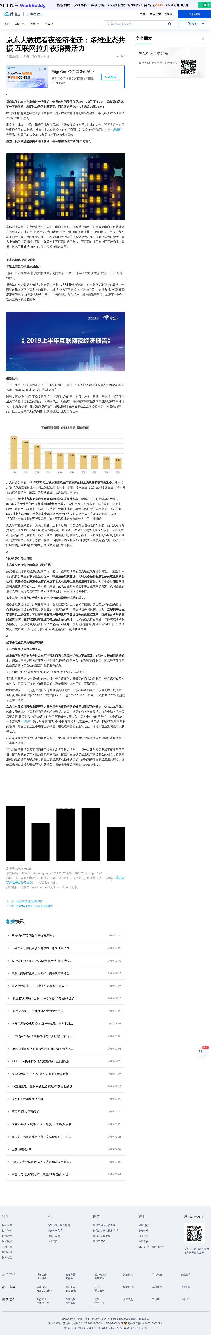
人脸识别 (42, 1286)
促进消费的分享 (22, 1149)
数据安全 (42, 1299)
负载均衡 (70, 1299)
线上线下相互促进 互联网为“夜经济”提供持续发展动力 (43, 960)
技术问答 (7, 1230)
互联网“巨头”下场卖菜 (26, 1111)
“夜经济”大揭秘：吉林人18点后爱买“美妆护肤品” (43, 998)
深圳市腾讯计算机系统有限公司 (65, 1323)
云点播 (155, 1299)
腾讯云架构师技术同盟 (105, 1230)
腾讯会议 (70, 1286)
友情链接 (144, 1241)
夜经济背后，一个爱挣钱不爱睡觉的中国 (37, 1011)
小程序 (25, 721)
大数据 (115, 129)
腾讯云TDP (99, 1241)
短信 (96, 1299)
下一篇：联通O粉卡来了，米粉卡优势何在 (29, 906)
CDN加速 (128, 1286)
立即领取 (110, 77)
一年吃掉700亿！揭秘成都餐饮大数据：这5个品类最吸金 (43, 1036)
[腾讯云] (12, 14)
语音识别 (99, 1290)
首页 (7, 24)
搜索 (169, 24)
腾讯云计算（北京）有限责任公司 (82, 1327)
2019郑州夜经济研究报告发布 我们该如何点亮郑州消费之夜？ (43, 1048)
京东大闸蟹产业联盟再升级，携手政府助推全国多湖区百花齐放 (43, 973)
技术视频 (7, 1241)
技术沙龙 (7, 1236)
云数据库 (186, 1274)
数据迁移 (99, 1302)
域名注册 (42, 1274)
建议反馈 (155, 14)
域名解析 (42, 1278)
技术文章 (7, 1225)
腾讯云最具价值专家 (104, 1225)
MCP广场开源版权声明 (151, 1246)
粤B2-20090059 (115, 1323)
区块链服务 (100, 1274)
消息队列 (128, 1274)
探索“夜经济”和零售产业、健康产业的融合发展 (41, 1124)
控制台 (169, 14)
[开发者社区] (35, 14)
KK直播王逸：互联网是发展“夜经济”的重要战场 (42, 1086)
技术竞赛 (52, 1241)
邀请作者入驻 (55, 1230)
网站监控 (70, 1302)
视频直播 (99, 1278)
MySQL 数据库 (45, 1290)
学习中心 (7, 1246)
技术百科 (7, 1252)
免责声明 (144, 1230)
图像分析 (186, 1286)
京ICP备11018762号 (135, 1327)
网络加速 (157, 1274)
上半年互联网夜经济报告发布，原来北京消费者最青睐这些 (43, 948)
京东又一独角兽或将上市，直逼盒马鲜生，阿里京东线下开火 (43, 1136)
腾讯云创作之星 (101, 1236)
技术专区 (7, 1257)
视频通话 (157, 1286)
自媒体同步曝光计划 (59, 1225)
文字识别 (128, 1299)
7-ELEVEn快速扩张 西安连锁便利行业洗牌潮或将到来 (43, 1061)
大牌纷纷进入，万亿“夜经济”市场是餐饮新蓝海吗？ (43, 1074)
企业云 (98, 1286)
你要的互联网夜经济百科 (27, 1099)
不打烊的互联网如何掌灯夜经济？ (33, 935)
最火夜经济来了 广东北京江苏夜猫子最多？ (39, 986)
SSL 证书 (71, 1290)
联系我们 (144, 1236)
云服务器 (70, 1274)
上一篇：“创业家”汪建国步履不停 (24, 901)
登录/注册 (194, 14)
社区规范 (144, 1225)
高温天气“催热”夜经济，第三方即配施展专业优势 (43, 1174)
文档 (142, 14)
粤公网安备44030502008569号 (145, 1323)
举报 (122, 56)
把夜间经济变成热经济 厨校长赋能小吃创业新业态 (43, 1023)
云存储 (69, 1278)
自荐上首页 (54, 1236)
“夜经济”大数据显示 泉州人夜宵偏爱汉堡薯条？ (42, 1162)
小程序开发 (43, 1302)
